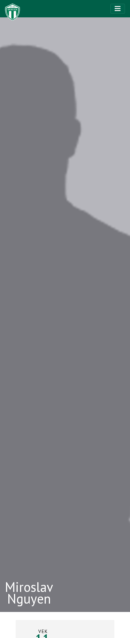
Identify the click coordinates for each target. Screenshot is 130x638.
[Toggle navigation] (117, 9)
